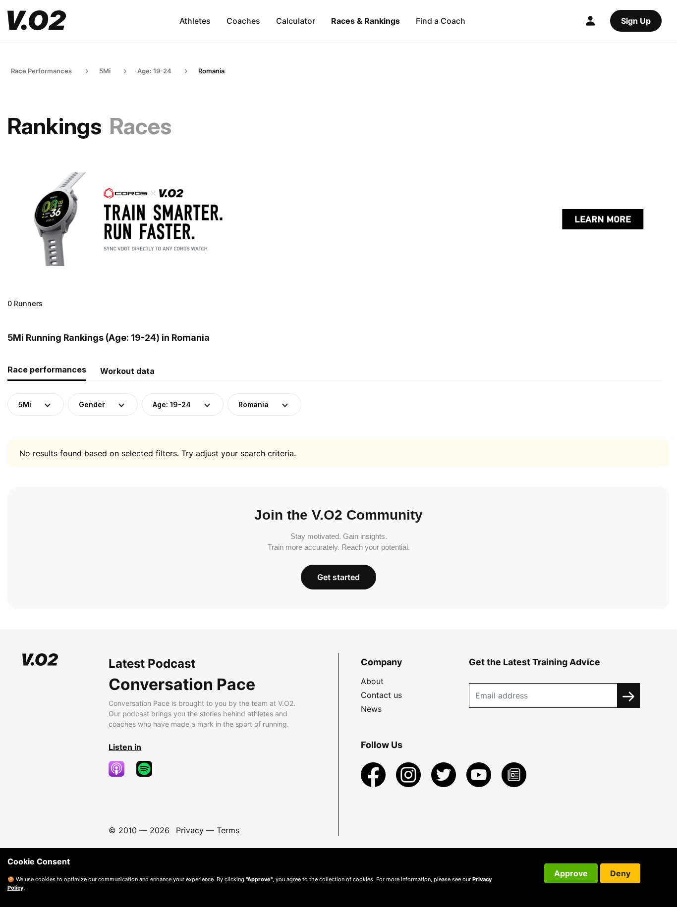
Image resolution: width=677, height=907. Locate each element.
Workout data (127, 371)
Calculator (295, 21)
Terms (228, 830)
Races (140, 126)
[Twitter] (444, 774)
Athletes (195, 21)
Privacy (190, 830)
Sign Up (636, 21)
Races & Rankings (365, 21)
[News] (514, 774)
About (372, 681)
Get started (338, 577)
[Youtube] (480, 774)
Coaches (243, 21)
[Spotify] (148, 769)
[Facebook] (374, 774)
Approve (571, 873)
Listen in (125, 747)
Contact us (381, 695)
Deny (620, 873)
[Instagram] (409, 774)
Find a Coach (440, 21)
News (371, 709)
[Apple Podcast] (120, 769)
